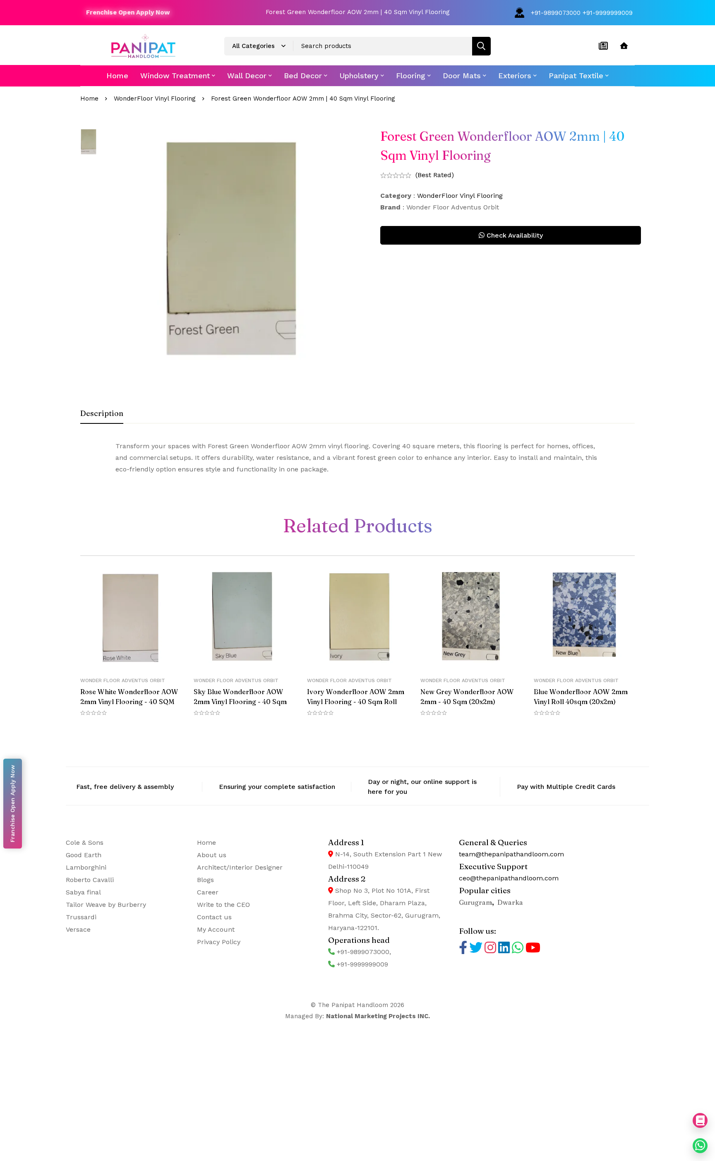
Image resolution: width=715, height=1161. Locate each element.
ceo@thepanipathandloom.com (509, 878)
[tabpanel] (357, 457)
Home (89, 98)
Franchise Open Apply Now (12, 803)
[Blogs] (603, 45)
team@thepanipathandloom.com (511, 854)
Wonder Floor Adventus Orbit (122, 680)
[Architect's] (624, 45)
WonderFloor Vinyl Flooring (155, 98)
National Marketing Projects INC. (378, 1016)
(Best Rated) (434, 175)
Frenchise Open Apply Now (128, 12)
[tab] (101, 414)
